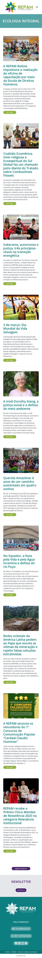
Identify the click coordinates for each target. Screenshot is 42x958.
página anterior (21, 868)
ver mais (10, 112)
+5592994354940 (23, 936)
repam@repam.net (22, 929)
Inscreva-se (21, 890)
